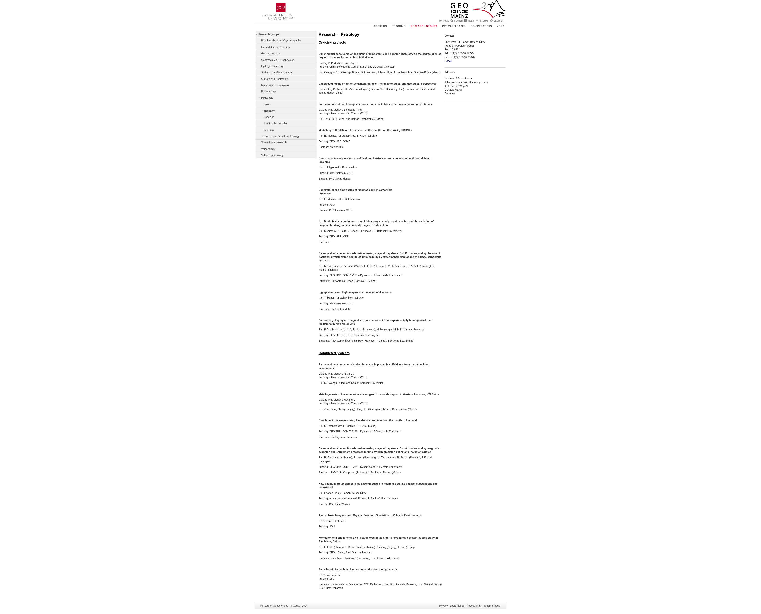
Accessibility (474, 605)
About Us (380, 26)
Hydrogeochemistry (272, 66)
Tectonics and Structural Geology (280, 136)
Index (471, 21)
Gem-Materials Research (275, 47)
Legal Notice (457, 605)
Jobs (500, 26)
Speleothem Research (274, 142)
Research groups (424, 26)
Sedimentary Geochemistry (277, 72)
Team (267, 104)
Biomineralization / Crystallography (281, 40)
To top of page (492, 605)
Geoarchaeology (270, 53)
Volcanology (268, 148)
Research (269, 110)
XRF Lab (269, 129)
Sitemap (484, 21)
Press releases (453, 26)
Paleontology (268, 91)
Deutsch (498, 21)
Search (458, 21)
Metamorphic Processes (275, 85)
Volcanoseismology (272, 155)
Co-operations (481, 26)
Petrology (267, 97)
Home (446, 21)
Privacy (443, 605)
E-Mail (448, 61)
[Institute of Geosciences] (380, 9)
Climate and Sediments (274, 78)
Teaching (399, 26)
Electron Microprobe (275, 123)
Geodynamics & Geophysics (277, 59)
